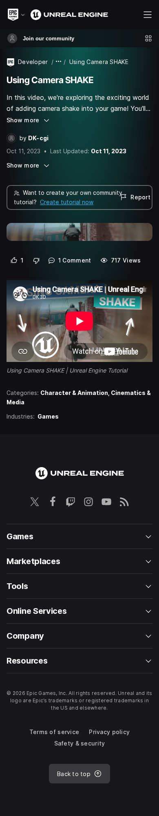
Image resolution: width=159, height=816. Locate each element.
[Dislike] (36, 260)
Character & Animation (74, 392)
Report (139, 197)
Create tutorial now (66, 201)
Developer (33, 61)
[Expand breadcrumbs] (59, 62)
